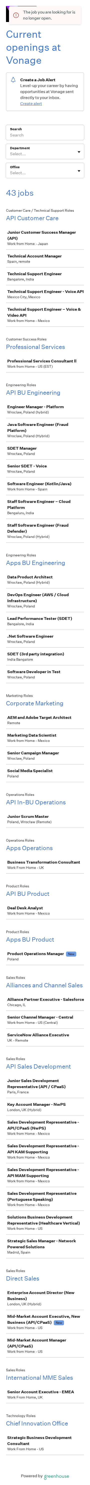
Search (16, 129)
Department (20, 148)
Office (15, 167)
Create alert (31, 103)
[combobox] (10, 154)
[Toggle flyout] (79, 152)
